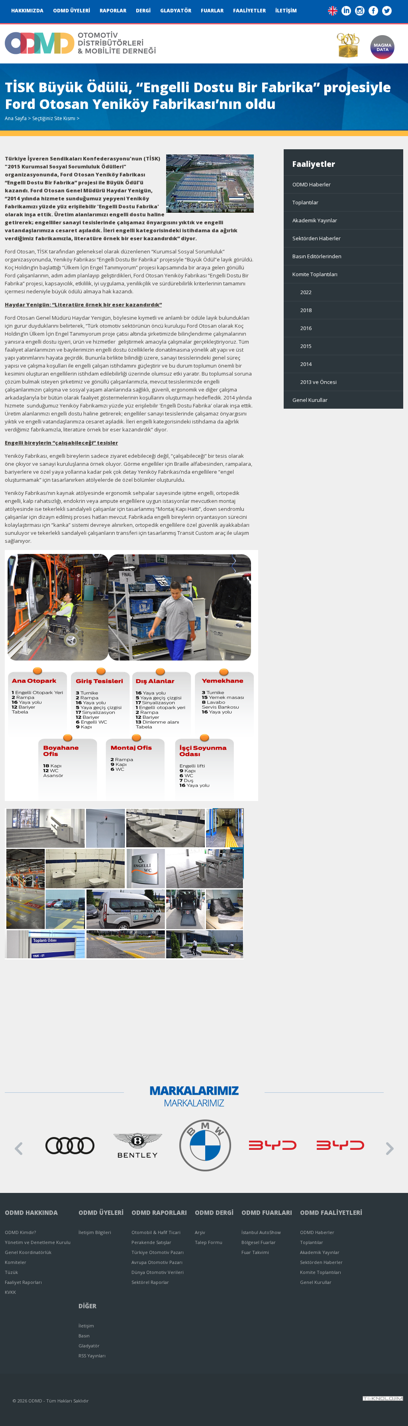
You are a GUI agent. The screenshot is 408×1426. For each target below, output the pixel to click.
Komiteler (15, 1262)
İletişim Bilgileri (94, 1232)
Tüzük (11, 1272)
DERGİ (143, 10)
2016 (306, 328)
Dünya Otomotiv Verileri (157, 1272)
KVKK (10, 1292)
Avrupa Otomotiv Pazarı (156, 1262)
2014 (306, 364)
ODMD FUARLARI (266, 1212)
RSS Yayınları (92, 1356)
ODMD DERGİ (214, 1212)
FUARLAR (212, 10)
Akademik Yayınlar (314, 220)
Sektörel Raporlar (150, 1282)
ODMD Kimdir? (20, 1232)
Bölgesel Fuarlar (258, 1242)
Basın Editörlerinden (316, 256)
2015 (306, 346)
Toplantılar (305, 202)
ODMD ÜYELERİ (71, 10)
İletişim (86, 1326)
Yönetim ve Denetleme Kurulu (38, 1242)
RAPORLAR (113, 10)
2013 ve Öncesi (318, 382)
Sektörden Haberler (316, 238)
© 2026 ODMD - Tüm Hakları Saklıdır (51, 1401)
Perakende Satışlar (151, 1242)
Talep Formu (208, 1242)
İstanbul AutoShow (261, 1232)
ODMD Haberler (311, 184)
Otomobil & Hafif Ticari (155, 1232)
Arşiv (200, 1232)
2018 (306, 310)
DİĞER (87, 1306)
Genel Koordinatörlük (28, 1252)
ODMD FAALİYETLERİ (331, 1212)
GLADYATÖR (175, 10)
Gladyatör (89, 1346)
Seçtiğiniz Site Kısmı (53, 118)
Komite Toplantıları (314, 274)
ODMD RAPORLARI (159, 1212)
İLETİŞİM (286, 10)
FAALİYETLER (249, 10)
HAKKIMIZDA (27, 10)
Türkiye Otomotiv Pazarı (157, 1252)
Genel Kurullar (310, 399)
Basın (84, 1336)
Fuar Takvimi (255, 1252)
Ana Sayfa (16, 118)
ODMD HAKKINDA (31, 1212)
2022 (306, 292)
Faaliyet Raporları (23, 1282)
